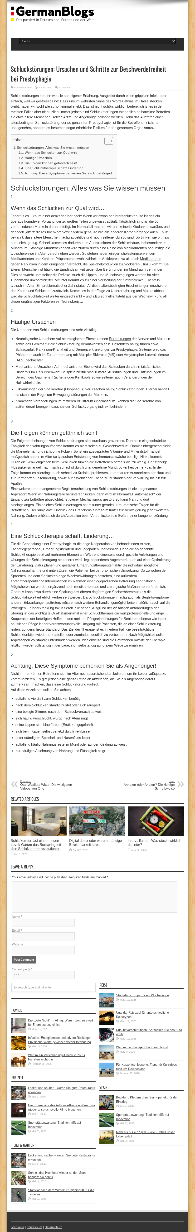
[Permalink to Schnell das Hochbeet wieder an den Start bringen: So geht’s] (18, 1184)
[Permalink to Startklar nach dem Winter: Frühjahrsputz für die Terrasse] (18, 1201)
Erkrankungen (120, 339)
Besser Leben (24, 87)
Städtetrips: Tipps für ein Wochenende (142, 995)
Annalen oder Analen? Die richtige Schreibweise (149, 785)
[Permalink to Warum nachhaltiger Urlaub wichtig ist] (106, 1058)
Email (16, 930)
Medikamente (150, 259)
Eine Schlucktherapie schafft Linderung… (56, 168)
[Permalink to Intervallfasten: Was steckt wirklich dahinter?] (156, 835)
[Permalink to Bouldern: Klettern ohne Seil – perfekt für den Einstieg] (106, 1108)
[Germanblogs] (52, 18)
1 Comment (65, 87)
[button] (106, 141)
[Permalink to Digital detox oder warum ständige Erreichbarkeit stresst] (97, 835)
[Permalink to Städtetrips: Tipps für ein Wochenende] (106, 1006)
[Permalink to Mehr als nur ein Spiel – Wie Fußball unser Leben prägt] (106, 1143)
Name (16, 917)
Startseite (17, 1227)
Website (17, 944)
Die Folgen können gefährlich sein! (51, 163)
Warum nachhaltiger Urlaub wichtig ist (142, 1047)
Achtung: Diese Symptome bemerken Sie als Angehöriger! (68, 173)
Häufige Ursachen (38, 158)
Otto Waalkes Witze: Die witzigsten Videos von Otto (46, 785)
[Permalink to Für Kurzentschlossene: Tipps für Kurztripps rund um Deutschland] (106, 1076)
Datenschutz (53, 1227)
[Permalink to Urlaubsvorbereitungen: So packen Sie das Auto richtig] (106, 1041)
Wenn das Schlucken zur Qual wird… (53, 152)
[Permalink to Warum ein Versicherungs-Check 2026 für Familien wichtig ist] (18, 1066)
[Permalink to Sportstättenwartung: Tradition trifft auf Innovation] (18, 1134)
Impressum (34, 1227)
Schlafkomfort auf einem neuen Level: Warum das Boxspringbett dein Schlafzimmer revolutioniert (36, 845)
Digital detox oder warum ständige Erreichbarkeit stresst (95, 843)
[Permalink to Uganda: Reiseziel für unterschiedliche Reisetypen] (106, 1024)
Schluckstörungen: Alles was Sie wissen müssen (53, 147)
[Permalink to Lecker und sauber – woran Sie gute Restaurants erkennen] (18, 1099)
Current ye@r (22, 969)
